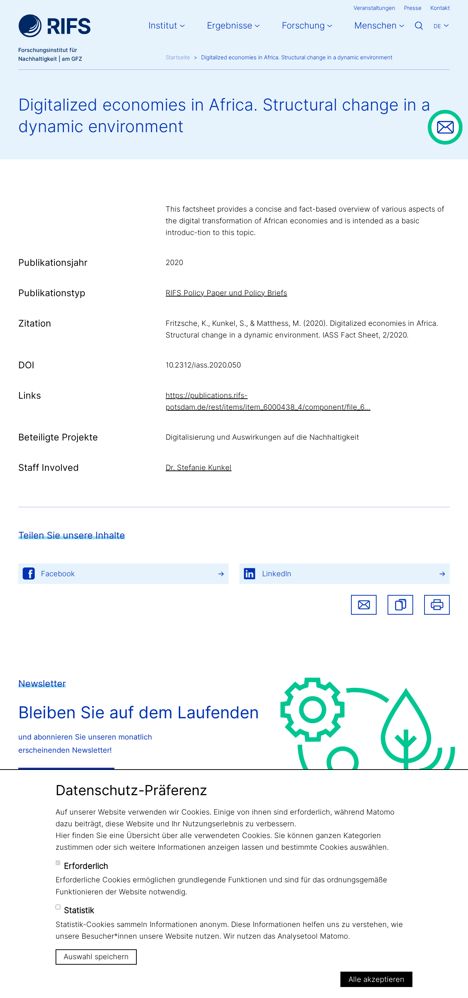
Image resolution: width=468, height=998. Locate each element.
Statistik (79, 910)
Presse (413, 7)
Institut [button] (162, 25)
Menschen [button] (375, 25)
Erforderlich (86, 866)
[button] (400, 605)
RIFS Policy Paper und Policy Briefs (226, 292)
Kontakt (440, 7)
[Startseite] (54, 26)
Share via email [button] (364, 605)
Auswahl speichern (96, 956)
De (437, 26)
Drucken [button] (437, 605)
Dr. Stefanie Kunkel (198, 467)
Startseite (178, 57)
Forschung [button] (303, 25)
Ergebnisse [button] (229, 25)
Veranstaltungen (374, 7)
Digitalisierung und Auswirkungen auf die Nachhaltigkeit (262, 437)
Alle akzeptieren (376, 979)
